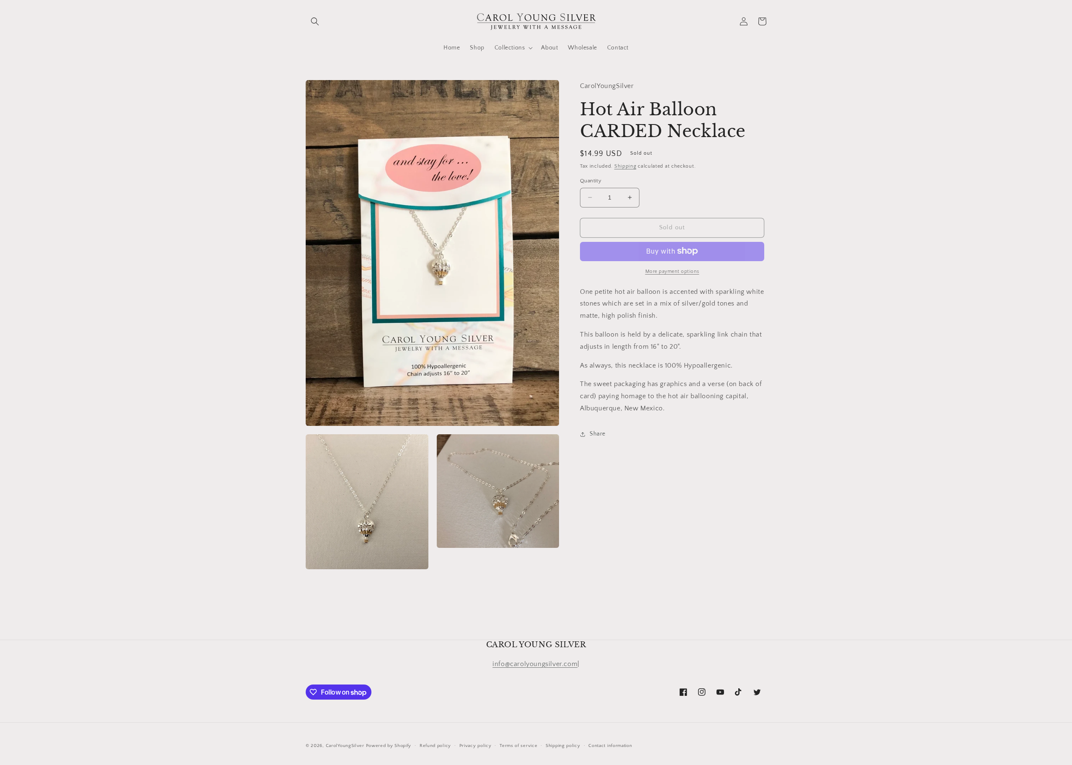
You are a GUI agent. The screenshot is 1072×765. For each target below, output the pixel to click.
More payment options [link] (672, 271)
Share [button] (598, 433)
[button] (315, 21)
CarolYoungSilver (345, 745)
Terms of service (518, 745)
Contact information (610, 745)
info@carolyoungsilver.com (534, 664)
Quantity (590, 181)
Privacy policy (475, 745)
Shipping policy (563, 745)
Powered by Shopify (389, 745)
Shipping (625, 166)
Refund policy (435, 745)
